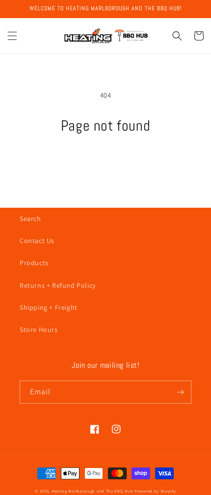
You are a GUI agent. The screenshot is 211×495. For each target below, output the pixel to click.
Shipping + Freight (49, 307)
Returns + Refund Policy (58, 285)
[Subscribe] (180, 392)
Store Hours (39, 329)
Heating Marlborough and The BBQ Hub (92, 491)
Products (34, 262)
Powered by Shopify (155, 491)
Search (30, 218)
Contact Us (37, 240)
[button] (12, 36)
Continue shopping (106, 161)
